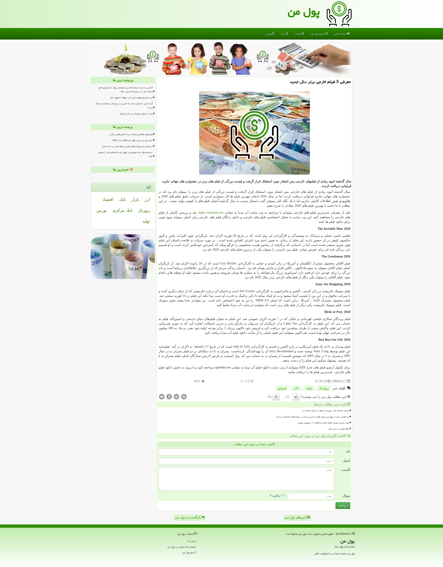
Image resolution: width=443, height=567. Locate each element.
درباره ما (192, 541)
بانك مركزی (122, 210)
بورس (269, 33)
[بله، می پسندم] (296, 396)
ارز (147, 199)
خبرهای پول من (296, 517)
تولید (309, 388)
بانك (122, 199)
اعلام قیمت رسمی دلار (338, 428)
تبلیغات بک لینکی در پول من (182, 546)
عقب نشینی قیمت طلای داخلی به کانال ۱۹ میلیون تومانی (323, 422)
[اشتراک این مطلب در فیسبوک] (169, 396)
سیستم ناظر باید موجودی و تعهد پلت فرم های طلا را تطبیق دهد (125, 154)
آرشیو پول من (318, 33)
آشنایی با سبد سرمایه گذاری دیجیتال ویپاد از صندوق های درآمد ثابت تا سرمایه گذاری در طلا (126, 89)
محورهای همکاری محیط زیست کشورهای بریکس (131, 134)
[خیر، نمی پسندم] (276, 396)
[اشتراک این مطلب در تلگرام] (176, 396)
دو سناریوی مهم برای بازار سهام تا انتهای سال (131, 97)
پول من (304, 11)
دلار (296, 388)
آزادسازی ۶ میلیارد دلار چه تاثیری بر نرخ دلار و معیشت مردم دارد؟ (124, 105)
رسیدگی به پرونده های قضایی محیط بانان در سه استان (127, 146)
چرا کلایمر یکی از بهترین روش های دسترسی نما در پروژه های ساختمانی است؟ (312, 416)
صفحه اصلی (340, 33)
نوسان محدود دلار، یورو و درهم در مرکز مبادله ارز (325, 410)
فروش (281, 388)
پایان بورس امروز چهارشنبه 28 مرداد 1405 (132, 140)
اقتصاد (298, 33)
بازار (283, 33)
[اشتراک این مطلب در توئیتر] (162, 396)
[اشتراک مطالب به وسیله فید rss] (184, 396)
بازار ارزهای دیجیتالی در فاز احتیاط (136, 113)
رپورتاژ (324, 388)
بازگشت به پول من (188, 517)
